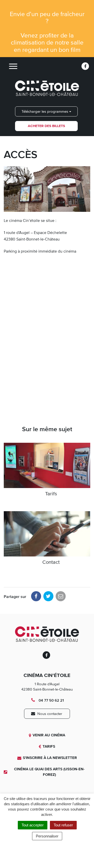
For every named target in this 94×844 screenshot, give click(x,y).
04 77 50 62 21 (51, 700)
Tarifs (49, 746)
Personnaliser (47, 836)
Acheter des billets (46, 126)
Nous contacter (49, 713)
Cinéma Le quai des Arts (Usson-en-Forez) (49, 772)
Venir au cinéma (49, 735)
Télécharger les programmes (45, 111)
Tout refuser (63, 825)
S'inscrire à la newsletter (50, 757)
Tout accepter (33, 825)
